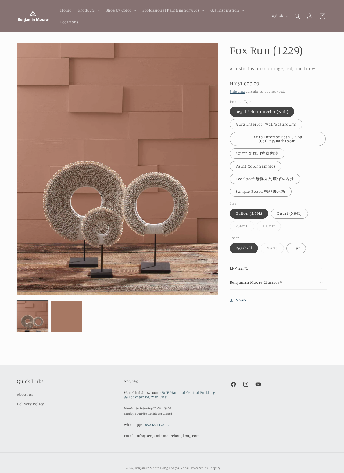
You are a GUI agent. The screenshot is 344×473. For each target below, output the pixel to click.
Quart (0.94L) (289, 213)
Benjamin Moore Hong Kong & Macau (162, 468)
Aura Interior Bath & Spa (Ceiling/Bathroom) (277, 138)
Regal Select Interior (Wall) (262, 111)
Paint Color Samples (255, 166)
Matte (275, 249)
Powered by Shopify (205, 468)
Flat (296, 248)
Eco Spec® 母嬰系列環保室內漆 (265, 178)
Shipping (237, 91)
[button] (88, 10)
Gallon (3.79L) (249, 213)
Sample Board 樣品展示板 (261, 191)
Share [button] (241, 300)
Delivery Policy (30, 404)
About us (25, 394)
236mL (245, 227)
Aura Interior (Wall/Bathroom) (266, 124)
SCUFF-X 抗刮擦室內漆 (257, 153)
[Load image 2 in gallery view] (66, 316)
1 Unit (272, 227)
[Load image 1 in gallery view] (32, 316)
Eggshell (244, 248)
